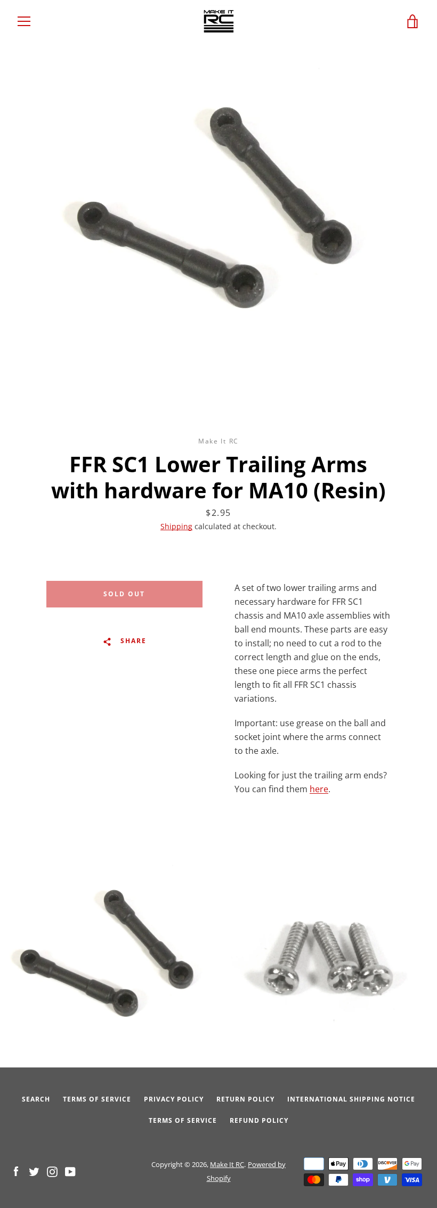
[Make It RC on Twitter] (34, 1171)
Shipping (176, 526)
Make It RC (227, 1164)
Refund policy (259, 1120)
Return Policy (245, 1099)
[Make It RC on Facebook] (16, 1171)
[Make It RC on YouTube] (70, 1171)
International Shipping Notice (351, 1099)
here (319, 789)
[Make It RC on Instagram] (52, 1171)
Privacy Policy (174, 1099)
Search (36, 1099)
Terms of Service (97, 1099)
